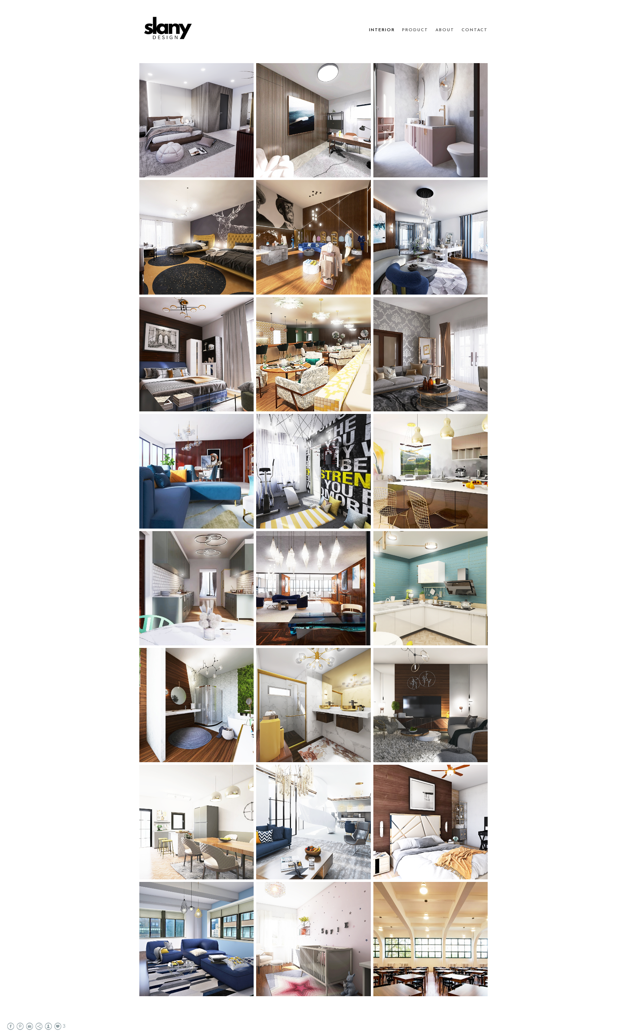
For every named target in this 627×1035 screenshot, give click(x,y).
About (444, 30)
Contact (475, 30)
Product (415, 30)
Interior (382, 30)
